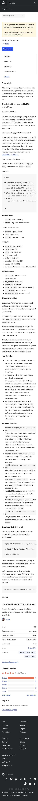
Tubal (7, 44)
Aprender (5, 738)
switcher (27, 656)
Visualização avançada (10, 662)
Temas (22, 725)
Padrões (23, 732)
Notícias (5, 725)
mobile (33, 652)
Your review (6, 695)
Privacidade (6, 732)
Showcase (23, 722)
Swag (23, 749)
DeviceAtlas (6, 155)
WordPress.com (8, 755)
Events (22, 742)
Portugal (10, 774)
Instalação (7, 66)
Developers (6, 745)
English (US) (32, 648)
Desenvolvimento (10, 71)
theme (33, 656)
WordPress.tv (8, 749)
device (28, 652)
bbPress (6, 762)
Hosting (5, 729)
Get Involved (24, 738)
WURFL (15, 155)
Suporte (7, 77)
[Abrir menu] (35, 3)
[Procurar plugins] (23, 16)
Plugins (22, 729)
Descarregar (7, 49)
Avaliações (8, 61)
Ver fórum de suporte (9, 710)
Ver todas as (31, 695)
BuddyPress (7, 765)
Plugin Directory (7, 9)
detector (21, 652)
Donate (23, 745)
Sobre (4, 722)
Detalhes (7, 56)
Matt (4, 759)
